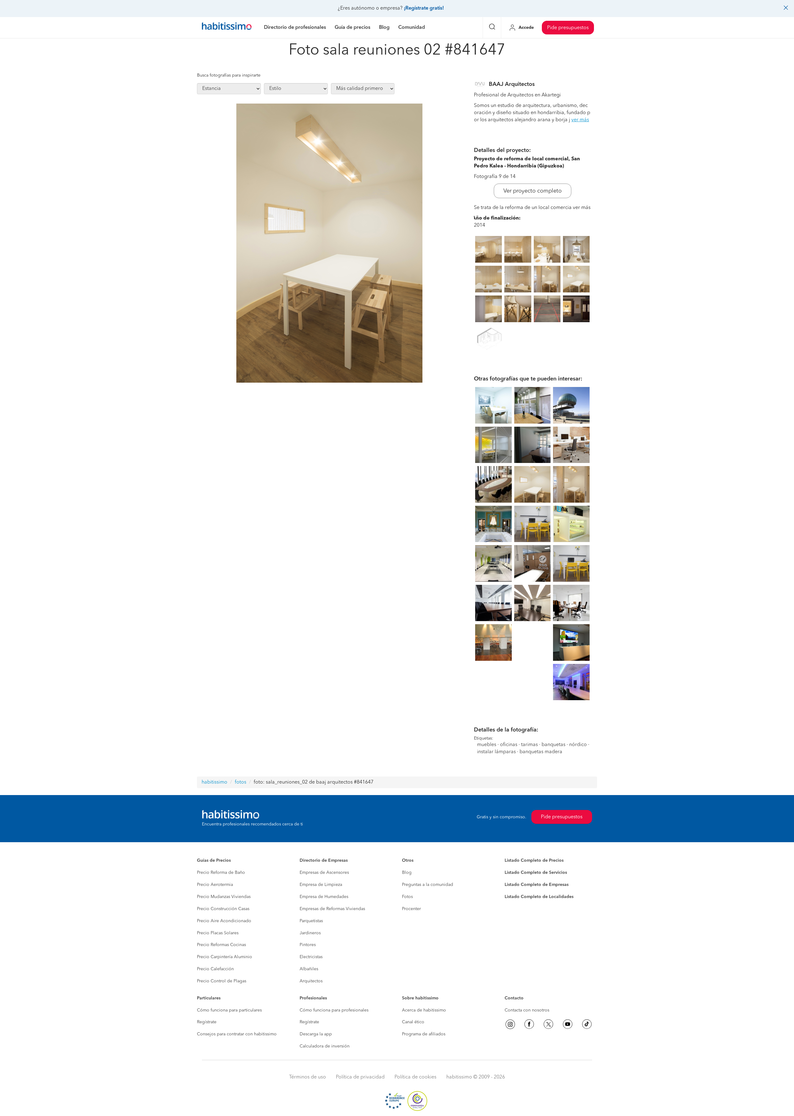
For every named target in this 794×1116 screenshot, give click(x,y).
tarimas (529, 744)
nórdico (578, 744)
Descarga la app (316, 1034)
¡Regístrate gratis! (424, 8)
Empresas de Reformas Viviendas (332, 909)
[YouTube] (567, 1024)
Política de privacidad (360, 1077)
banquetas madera (541, 751)
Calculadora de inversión (325, 1046)
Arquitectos (311, 981)
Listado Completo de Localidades (539, 897)
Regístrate (206, 1022)
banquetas (553, 744)
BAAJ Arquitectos (512, 84)
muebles (486, 744)
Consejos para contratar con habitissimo (237, 1034)
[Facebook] (529, 1024)
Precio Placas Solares (218, 933)
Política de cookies (415, 1077)
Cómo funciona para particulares (229, 1010)
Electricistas (311, 957)
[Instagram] (510, 1024)
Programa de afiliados (423, 1034)
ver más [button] (580, 120)
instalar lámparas (496, 751)
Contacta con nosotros (527, 1010)
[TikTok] (586, 1024)
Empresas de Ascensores (324, 872)
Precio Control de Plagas (221, 981)
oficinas (508, 744)
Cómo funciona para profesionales (334, 1010)
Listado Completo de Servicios (536, 872)
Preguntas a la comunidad (427, 885)
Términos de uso (307, 1077)
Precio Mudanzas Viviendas (224, 897)
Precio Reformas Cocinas (221, 945)
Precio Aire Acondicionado (224, 921)
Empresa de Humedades (324, 897)
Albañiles (309, 969)
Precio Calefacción (215, 969)
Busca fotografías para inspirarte (229, 75)
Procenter (411, 909)
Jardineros (310, 933)
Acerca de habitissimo (424, 1010)
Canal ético (413, 1022)
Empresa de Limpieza (321, 885)
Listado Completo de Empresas (537, 885)
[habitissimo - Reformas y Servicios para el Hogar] (227, 27)
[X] (548, 1024)
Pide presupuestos (568, 27)
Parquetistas (311, 921)
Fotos (407, 897)
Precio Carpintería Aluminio (224, 957)
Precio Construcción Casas (223, 909)
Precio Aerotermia (215, 885)
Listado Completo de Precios (534, 860)
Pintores (308, 945)
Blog (407, 872)
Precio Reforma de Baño (221, 872)
